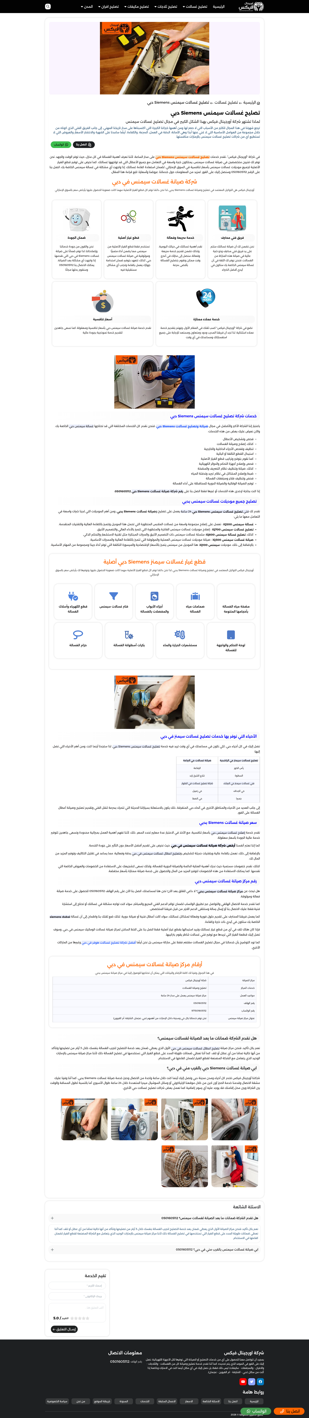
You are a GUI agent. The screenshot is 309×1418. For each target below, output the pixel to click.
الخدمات (144, 1401)
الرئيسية (219, 7)
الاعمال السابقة (167, 1401)
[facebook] (260, 1381)
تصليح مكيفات (138, 7)
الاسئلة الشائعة (211, 1401)
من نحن (80, 1401)
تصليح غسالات (196, 7)
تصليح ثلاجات (167, 7)
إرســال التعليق (66, 1329)
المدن (88, 7)
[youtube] (243, 1381)
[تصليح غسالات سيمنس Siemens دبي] (234, 1120)
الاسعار (189, 1401)
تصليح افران (110, 7)
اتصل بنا (233, 1401)
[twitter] (251, 1381)
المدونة (124, 1401)
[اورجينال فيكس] (251, 6)
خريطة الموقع (102, 1401)
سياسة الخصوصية (57, 1401)
